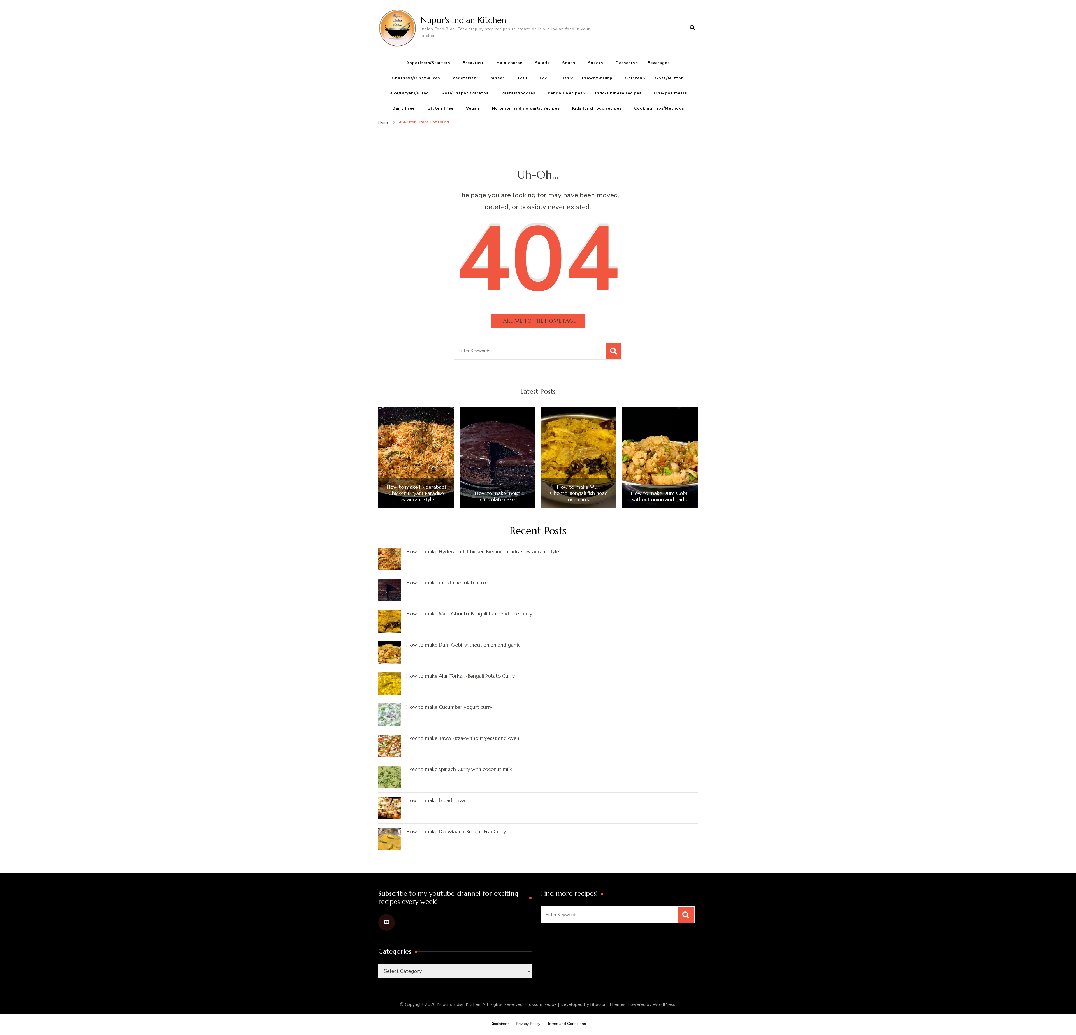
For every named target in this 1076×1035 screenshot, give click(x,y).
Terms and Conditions (566, 1023)
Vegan (472, 108)
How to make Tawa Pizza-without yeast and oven (462, 738)
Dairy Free (403, 108)
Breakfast (473, 63)
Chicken (634, 78)
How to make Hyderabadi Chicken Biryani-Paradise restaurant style (416, 493)
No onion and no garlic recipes (526, 108)
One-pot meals (670, 93)
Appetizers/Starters (428, 63)
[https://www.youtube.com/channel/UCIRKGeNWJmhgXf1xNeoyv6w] (386, 922)
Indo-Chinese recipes (618, 93)
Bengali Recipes (565, 93)
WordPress (664, 1004)
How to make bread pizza (435, 800)
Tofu (522, 78)
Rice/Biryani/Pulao (409, 93)
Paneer (496, 78)
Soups (568, 63)
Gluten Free (440, 108)
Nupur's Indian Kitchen (463, 20)
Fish (564, 78)
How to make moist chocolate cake (497, 496)
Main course (509, 63)
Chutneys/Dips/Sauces (416, 78)
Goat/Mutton (669, 78)
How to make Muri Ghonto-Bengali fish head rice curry (579, 493)
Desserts (625, 63)
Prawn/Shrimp (597, 78)
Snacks (595, 63)
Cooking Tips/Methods (659, 108)
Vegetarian (465, 78)
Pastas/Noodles (518, 93)
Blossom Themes (607, 1004)
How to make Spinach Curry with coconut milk (459, 769)
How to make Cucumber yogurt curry (449, 707)
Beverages (659, 63)
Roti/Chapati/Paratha (465, 93)
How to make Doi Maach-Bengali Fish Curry (456, 831)
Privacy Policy (528, 1023)
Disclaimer (499, 1023)
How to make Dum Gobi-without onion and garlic (660, 496)
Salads (542, 63)
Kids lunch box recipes (597, 108)
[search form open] (692, 27)
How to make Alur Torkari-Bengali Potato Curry (460, 676)
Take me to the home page (538, 321)
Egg (544, 78)
